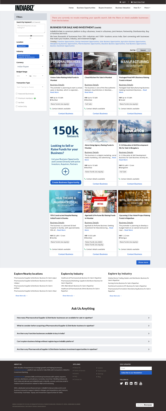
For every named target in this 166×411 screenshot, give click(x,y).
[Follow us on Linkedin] (132, 383)
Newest (143, 50)
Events (76, 373)
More (146, 8)
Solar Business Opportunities (110, 41)
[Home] (25, 9)
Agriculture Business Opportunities (133, 41)
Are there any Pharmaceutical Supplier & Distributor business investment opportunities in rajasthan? (57, 349)
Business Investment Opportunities (62, 46)
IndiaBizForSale (19, 377)
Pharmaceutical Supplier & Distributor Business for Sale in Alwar (35, 291)
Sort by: (133, 50)
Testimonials (102, 371)
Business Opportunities (86, 8)
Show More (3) (68, 296)
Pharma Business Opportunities (89, 44)
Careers (100, 368)
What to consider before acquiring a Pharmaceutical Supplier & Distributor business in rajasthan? (55, 325)
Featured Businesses (25, 94)
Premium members (25, 98)
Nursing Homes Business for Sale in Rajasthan (123, 283)
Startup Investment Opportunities (87, 41)
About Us (77, 368)
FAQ (75, 376)
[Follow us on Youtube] (141, 383)
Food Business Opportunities (136, 44)
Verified (20, 102)
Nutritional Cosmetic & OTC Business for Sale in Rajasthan (127, 286)
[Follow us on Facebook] (127, 383)
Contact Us (78, 379)
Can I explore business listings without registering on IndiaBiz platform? (45, 341)
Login (123, 2)
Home (71, 8)
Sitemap (100, 374)
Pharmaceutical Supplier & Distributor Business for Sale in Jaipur (35, 278)
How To (137, 8)
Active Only (22, 106)
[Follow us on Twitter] (122, 383)
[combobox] (30, 46)
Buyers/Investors (105, 8)
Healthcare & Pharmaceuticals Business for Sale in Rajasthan (81, 278)
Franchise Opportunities (65, 41)
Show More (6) (21, 296)
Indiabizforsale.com (20, 370)
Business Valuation (123, 8)
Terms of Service (79, 371)
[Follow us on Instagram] (136, 383)
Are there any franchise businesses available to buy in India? (41, 333)
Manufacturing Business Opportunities (63, 44)
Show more (143, 262)
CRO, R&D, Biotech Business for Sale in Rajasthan (77, 286)
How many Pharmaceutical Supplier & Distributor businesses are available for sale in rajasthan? (55, 318)
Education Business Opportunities (113, 44)
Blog (99, 377)
